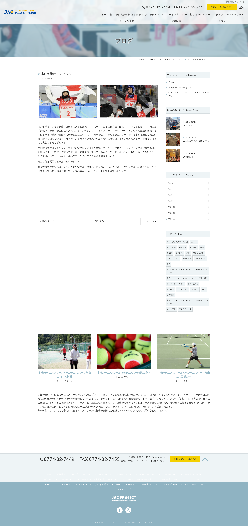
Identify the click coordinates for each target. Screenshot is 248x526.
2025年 (171, 183)
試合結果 (179, 253)
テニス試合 (171, 247)
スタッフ (194, 289)
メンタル (193, 247)
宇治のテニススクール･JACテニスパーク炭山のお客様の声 (187, 271)
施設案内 (170, 289)
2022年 (171, 201)
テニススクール (185, 309)
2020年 (171, 213)
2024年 (171, 189)
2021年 (171, 207)
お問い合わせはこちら (222, 7)
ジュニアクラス (173, 259)
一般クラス (187, 259)
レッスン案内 (200, 259)
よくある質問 (182, 289)
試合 (202, 247)
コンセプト (171, 309)
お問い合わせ (193, 284)
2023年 (171, 195)
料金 (204, 289)
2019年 (171, 219)
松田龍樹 (182, 247)
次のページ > (149, 221)
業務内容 (170, 295)
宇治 (168, 264)
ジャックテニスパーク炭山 (177, 242)
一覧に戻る (98, 221)
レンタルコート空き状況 (180, 87)
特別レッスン (198, 253)
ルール (194, 242)
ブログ (171, 82)
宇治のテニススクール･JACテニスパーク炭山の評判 (187, 278)
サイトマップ (124, 489)
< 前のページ (47, 221)
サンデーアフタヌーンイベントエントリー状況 (188, 94)
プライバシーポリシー (175, 284)
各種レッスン (52, 484)
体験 (188, 253)
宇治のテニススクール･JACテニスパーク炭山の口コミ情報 (187, 302)
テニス (169, 253)
